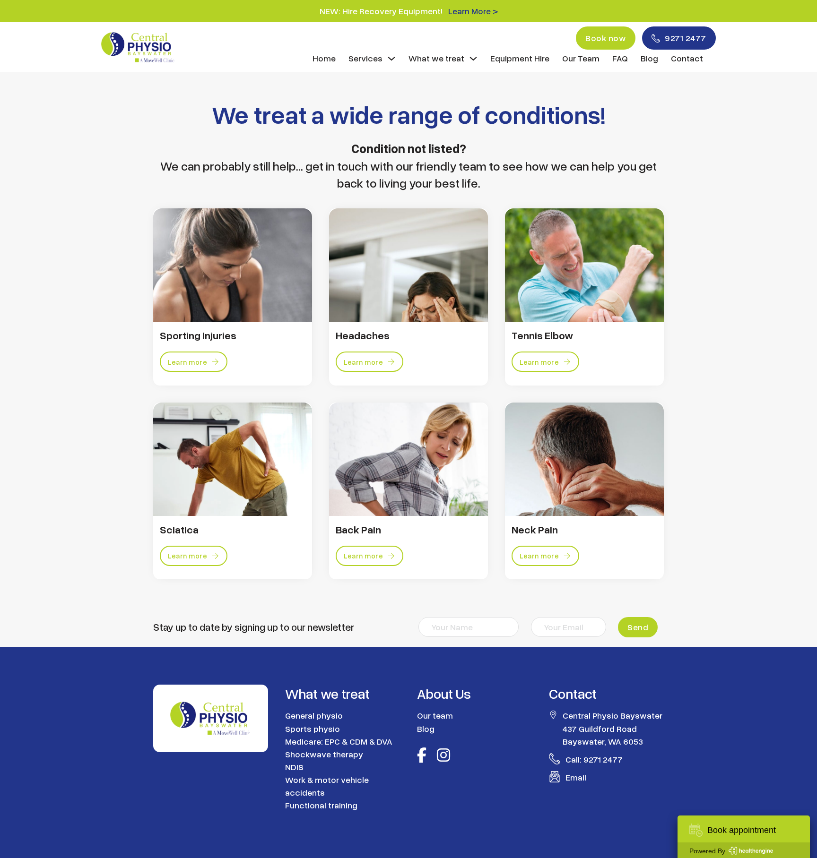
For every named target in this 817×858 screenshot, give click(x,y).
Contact (687, 58)
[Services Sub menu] (391, 58)
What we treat (436, 58)
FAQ (620, 58)
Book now (605, 38)
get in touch (336, 165)
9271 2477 (685, 38)
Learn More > (473, 11)
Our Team (581, 58)
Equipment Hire (519, 58)
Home (324, 58)
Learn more (187, 362)
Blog (649, 58)
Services (365, 58)
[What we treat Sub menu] (473, 58)
